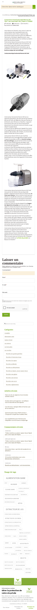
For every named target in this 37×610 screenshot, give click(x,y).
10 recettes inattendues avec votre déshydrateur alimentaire (15, 457)
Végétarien (28, 572)
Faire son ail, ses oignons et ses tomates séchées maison (16, 395)
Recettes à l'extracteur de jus (13, 357)
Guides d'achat (8, 340)
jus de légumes (8, 547)
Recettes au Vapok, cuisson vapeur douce (17, 371)
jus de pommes (18, 547)
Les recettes (8, 350)
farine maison (8, 536)
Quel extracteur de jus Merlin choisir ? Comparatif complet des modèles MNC (16, 413)
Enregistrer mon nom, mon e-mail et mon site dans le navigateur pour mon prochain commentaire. (17, 301)
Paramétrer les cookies (18, 607)
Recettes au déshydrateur (13, 367)
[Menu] (3, 1)
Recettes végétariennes (12, 384)
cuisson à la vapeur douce (23, 488)
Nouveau (6, 553)
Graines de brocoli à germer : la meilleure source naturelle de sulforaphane (16, 401)
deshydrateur (24, 494)
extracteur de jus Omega (13, 518)
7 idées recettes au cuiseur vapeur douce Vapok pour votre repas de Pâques (18, 433)
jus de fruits (24, 543)
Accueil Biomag (5, 15)
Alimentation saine (9, 336)
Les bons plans (8, 347)
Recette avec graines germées (14, 353)
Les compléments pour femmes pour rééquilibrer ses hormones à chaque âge (16, 419)
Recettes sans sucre (11, 381)
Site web (4, 292)
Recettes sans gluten (11, 374)
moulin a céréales (28, 550)
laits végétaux (18, 550)
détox (20, 503)
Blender (14, 484)
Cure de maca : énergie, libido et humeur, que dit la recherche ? (17, 407)
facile (20, 529)
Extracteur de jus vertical (12, 526)
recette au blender (9, 562)
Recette (23, 558)
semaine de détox (8, 568)
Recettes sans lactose (12, 377)
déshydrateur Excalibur (10, 502)
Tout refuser (6, 607)
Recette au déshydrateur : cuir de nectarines (17, 465)
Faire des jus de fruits (24, 533)
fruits (14, 536)
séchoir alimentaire (20, 565)
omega (21, 553)
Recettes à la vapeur (11, 360)
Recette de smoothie (20, 562)
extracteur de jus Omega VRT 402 (13, 522)
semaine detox (18, 569)
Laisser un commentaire (12, 25)
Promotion (27, 553)
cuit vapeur (20, 491)
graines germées (23, 539)
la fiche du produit (22, 238)
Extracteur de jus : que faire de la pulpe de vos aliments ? (18, 449)
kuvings (26, 547)
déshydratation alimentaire (11, 494)
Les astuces (8, 343)
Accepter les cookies (31, 607)
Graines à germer (23, 536)
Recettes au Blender (11, 364)
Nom (4, 277)
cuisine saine (10, 489)
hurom (7, 543)
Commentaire (6, 270)
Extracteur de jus (14, 509)
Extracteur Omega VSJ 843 (10, 529)
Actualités (25, 23)
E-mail (4, 285)
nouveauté (14, 554)
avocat (6, 483)
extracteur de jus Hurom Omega (12, 514)
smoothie (28, 569)
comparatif (23, 483)
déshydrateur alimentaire (12, 498)
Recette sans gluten (9, 565)
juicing (14, 543)
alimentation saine (15, 478)
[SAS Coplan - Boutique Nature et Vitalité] (20, 3)
